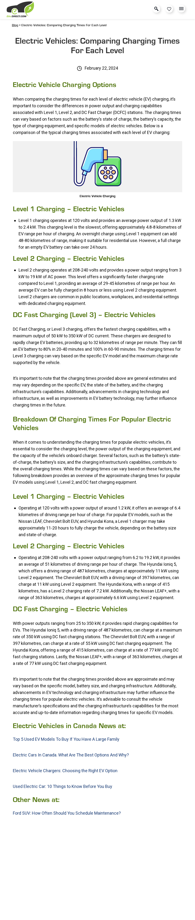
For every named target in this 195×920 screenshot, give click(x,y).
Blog (15, 25)
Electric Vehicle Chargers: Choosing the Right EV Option (65, 770)
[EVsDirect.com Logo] (20, 9)
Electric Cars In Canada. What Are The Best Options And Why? (71, 754)
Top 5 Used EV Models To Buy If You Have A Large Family (66, 739)
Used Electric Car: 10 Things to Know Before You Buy (62, 786)
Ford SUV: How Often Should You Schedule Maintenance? (67, 813)
